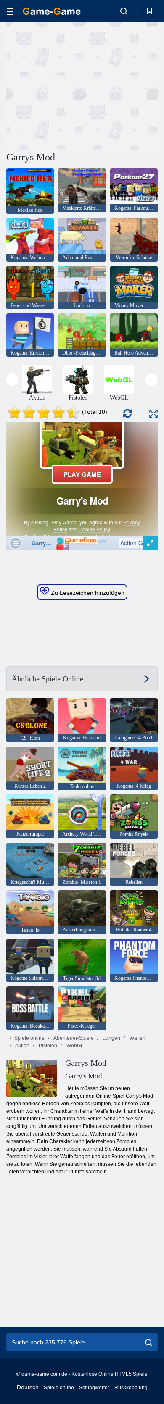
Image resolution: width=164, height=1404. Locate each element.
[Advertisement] (77, 85)
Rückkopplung (131, 1388)
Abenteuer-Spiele (73, 1038)
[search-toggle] (124, 11)
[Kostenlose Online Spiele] (51, 11)
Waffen (136, 1038)
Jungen (111, 1038)
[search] (149, 1342)
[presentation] (12, 379)
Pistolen (47, 1046)
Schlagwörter (94, 1388)
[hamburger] (10, 11)
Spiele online (29, 1038)
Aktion (21, 1046)
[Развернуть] (153, 414)
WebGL (74, 1046)
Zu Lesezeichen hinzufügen (86, 592)
